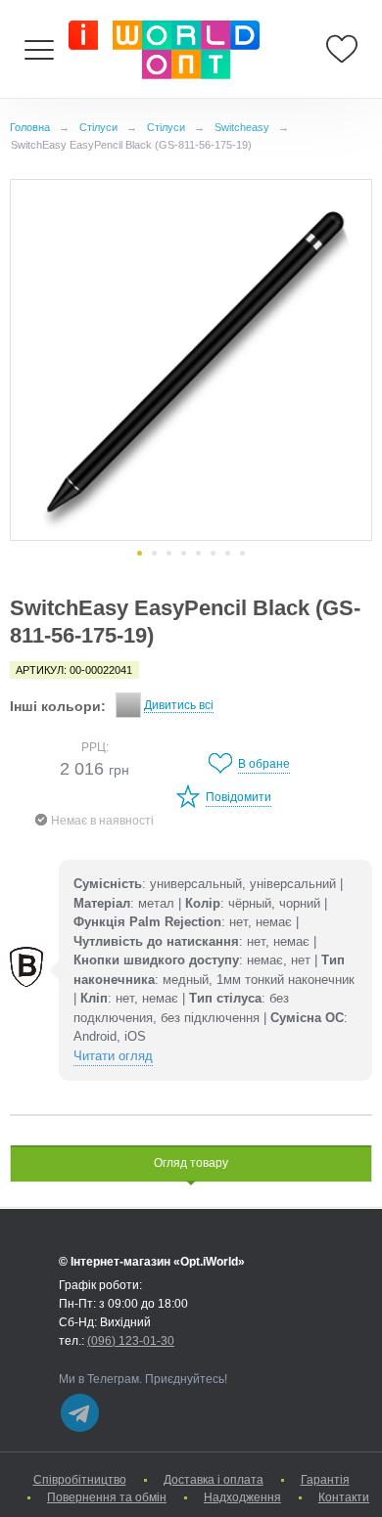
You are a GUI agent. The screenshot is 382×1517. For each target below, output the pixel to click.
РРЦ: (95, 747)
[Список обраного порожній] (342, 49)
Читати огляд (113, 1056)
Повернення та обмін (107, 1497)
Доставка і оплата (213, 1480)
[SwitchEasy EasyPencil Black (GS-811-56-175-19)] (191, 360)
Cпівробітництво (79, 1480)
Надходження (242, 1497)
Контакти (343, 1497)
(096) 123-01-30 (130, 1341)
